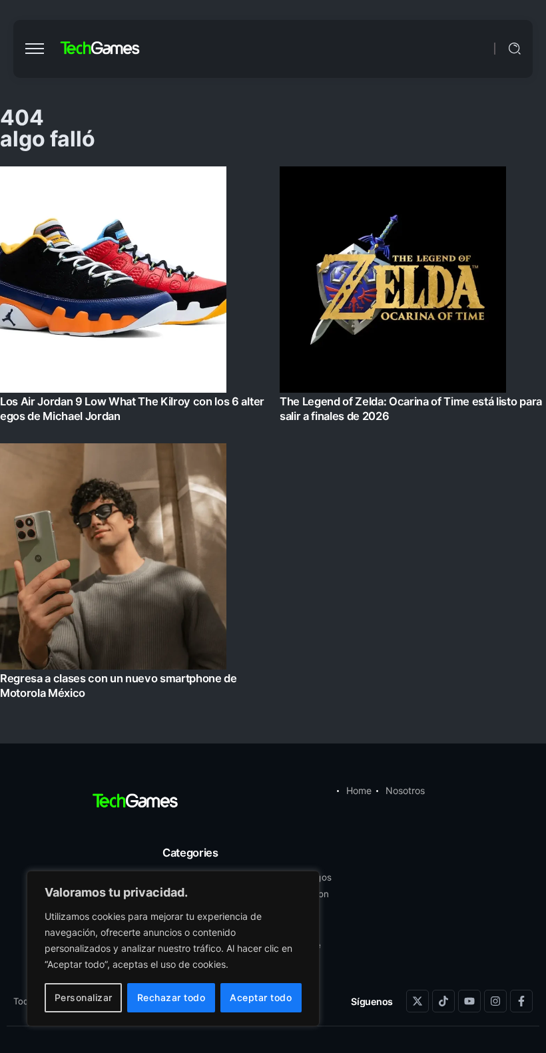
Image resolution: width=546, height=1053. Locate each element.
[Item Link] (273, 436)
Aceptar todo (261, 997)
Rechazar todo (171, 997)
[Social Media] (417, 1001)
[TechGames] (100, 48)
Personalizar (84, 997)
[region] (173, 948)
